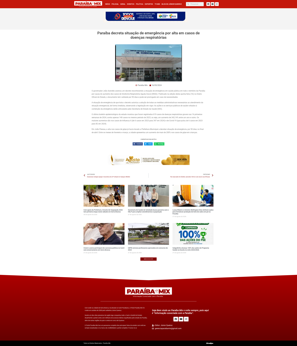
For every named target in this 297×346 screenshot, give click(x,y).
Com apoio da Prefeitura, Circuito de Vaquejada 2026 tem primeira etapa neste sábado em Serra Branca (103, 211)
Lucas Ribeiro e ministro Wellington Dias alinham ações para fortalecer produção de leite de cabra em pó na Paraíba (193, 212)
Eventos (130, 4)
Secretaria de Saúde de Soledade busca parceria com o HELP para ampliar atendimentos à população (148, 211)
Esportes (149, 4)
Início (107, 4)
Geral (122, 4)
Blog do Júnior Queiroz (172, 4)
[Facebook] (208, 4)
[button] (138, 143)
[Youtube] (212, 4)
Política (139, 4)
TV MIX (157, 4)
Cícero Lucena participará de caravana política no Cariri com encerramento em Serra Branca (104, 249)
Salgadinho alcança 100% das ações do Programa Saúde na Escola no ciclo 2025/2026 (191, 249)
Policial (115, 4)
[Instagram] (217, 4)
